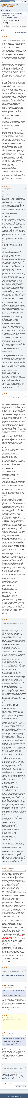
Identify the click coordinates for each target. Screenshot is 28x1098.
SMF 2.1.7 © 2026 (10, 1096)
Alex (5, 868)
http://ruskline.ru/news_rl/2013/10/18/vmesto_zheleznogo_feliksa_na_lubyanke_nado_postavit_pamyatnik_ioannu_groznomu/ (13, 1077)
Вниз (2, 30)
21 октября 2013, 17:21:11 (7, 1017)
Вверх (2, 1083)
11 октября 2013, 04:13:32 (7, 38)
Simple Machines (17, 1096)
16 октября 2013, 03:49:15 (7, 622)
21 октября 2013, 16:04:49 (7, 969)
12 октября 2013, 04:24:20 (7, 188)
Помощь (7, 1095)
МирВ (5, 36)
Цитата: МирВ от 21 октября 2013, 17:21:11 (14, 1038)
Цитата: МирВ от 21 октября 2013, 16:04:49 (14, 990)
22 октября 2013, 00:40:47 (7, 1035)
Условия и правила (14, 1095)
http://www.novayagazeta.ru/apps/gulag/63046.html (14, 976)
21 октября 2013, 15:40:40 (7, 870)
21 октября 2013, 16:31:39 (7, 987)
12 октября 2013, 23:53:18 (7, 396)
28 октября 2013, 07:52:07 (7, 1067)
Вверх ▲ (20, 1095)
